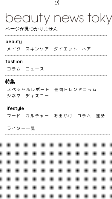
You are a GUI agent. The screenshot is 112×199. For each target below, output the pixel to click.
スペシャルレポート (28, 89)
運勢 (100, 116)
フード (14, 116)
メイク (14, 49)
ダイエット (66, 49)
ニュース (35, 69)
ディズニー (37, 96)
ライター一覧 (21, 128)
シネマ (14, 96)
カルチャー (37, 116)
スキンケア (37, 49)
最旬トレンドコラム (75, 89)
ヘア (86, 49)
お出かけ (63, 116)
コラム (14, 69)
